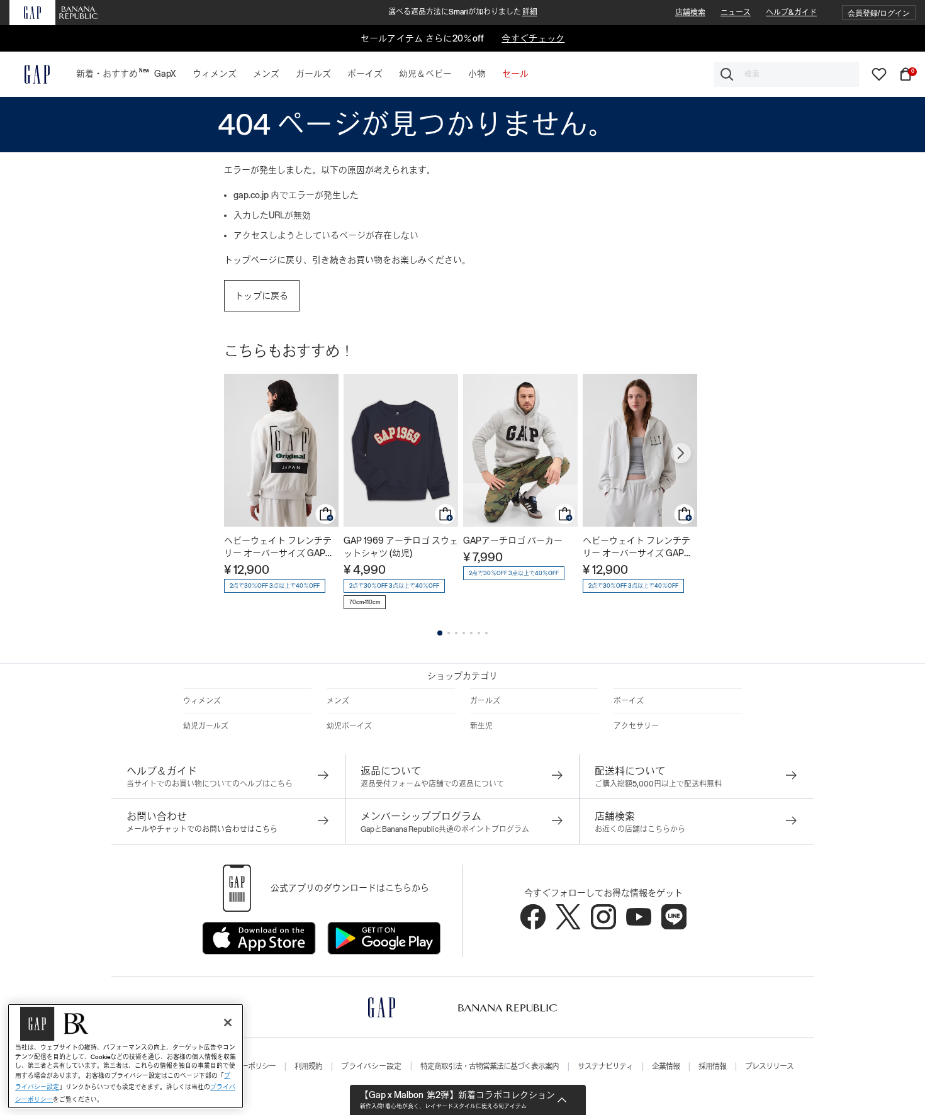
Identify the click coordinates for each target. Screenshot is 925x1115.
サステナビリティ (605, 1066)
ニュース (735, 12)
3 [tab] (456, 633)
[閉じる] (228, 1022)
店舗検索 (690, 12)
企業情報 (666, 1066)
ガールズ (485, 701)
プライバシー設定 (371, 1066)
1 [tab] (439, 633)
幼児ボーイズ (349, 726)
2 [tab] (448, 633)
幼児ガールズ (205, 726)
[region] (126, 1056)
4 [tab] (463, 633)
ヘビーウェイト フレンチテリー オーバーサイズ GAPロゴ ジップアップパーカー (279, 547)
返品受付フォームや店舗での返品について (432, 784)
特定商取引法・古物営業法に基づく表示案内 (489, 1066)
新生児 (481, 726)
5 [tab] (471, 633)
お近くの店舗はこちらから (640, 829)
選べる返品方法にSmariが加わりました (462, 12)
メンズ (338, 701)
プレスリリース (769, 1066)
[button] (879, 13)
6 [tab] (479, 633)
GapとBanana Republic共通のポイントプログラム (445, 829)
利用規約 (308, 1066)
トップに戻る (262, 296)
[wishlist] (879, 74)
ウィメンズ (202, 701)
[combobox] (786, 74)
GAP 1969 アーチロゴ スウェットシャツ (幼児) (401, 546)
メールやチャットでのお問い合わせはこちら (202, 829)
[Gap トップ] (29, 74)
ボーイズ (629, 701)
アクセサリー (636, 726)
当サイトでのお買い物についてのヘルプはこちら (209, 784)
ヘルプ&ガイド (791, 12)
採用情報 (712, 1066)
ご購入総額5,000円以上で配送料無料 (658, 784)
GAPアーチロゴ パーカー (513, 540)
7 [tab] (486, 633)
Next (681, 453)
